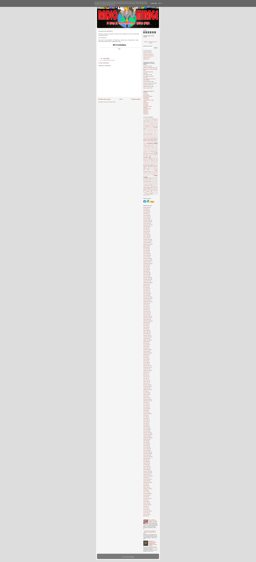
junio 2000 (145, 483)
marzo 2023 (145, 272)
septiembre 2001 (146, 476)
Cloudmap (149, 131)
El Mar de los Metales (147, 67)
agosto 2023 (146, 264)
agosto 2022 (146, 284)
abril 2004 (145, 426)
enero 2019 (145, 348)
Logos (153, 157)
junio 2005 (145, 416)
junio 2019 (145, 343)
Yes (148, 195)
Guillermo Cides (150, 144)
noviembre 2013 (146, 399)
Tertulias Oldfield (146, 187)
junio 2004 (145, 423)
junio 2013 (145, 402)
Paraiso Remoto (154, 171)
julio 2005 (145, 415)
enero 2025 (145, 237)
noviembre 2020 (146, 317)
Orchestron (145, 103)
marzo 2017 (145, 380)
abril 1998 (145, 496)
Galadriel (144, 144)
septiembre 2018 (146, 352)
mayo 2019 (145, 344)
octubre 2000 (146, 480)
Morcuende (147, 163)
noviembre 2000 (146, 479)
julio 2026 (145, 208)
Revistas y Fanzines (147, 106)
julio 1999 (145, 490)
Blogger (132, 556)
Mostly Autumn (153, 163)
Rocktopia (147, 178)
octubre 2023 (146, 261)
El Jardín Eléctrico (153, 137)
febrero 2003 (146, 448)
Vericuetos (112, 60)
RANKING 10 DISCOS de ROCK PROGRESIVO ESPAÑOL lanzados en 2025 (153, 543)
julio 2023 (145, 266)
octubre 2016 (146, 388)
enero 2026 (145, 218)
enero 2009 (145, 407)
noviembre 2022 (146, 279)
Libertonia (145, 73)
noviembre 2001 (146, 472)
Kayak (153, 148)
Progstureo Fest (148, 175)
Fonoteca (105, 60)
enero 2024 (145, 256)
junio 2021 (145, 306)
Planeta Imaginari (154, 172)
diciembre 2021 (146, 296)
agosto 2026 (146, 207)
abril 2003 (145, 445)
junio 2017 (145, 375)
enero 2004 (145, 431)
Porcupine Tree (155, 174)
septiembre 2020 (146, 320)
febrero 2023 (146, 274)
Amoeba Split (155, 121)
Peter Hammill (147, 172)
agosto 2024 (146, 245)
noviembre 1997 (146, 498)
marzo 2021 (145, 311)
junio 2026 (145, 210)
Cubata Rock (146, 134)
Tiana (151, 188)
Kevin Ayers (152, 149)
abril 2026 (145, 213)
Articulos (151, 123)
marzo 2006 (145, 412)
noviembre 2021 (146, 298)
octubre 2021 (146, 300)
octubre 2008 (146, 408)
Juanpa (152, 147)
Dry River (154, 136)
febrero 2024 (146, 255)
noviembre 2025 (146, 221)
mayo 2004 (145, 424)
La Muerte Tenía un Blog (148, 100)
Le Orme (154, 156)
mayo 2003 (145, 444)
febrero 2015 (146, 397)
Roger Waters (154, 178)
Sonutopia (152, 182)
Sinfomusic (145, 110)
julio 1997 (145, 499)
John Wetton (148, 147)
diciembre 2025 (146, 220)
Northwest (154, 167)
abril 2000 (145, 485)
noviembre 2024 (146, 240)
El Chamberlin (146, 95)
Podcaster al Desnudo (147, 174)
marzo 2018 (145, 362)
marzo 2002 (145, 466)
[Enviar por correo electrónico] (103, 58)
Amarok (150, 121)
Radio (108, 60)
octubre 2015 (146, 394)
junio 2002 (145, 461)
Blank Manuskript (146, 127)
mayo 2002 (145, 463)
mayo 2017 (145, 376)
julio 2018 (145, 356)
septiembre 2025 (146, 224)
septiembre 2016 (146, 389)
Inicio (120, 99)
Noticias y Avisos (146, 57)
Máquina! (152, 161)
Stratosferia (145, 112)
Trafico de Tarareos (147, 190)
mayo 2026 (145, 212)
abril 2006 (145, 410)
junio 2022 (145, 287)
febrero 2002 (146, 467)
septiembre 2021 (146, 301)
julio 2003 (145, 440)
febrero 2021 (146, 312)
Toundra (155, 188)
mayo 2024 (145, 250)
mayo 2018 (145, 359)
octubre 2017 (146, 368)
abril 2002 (145, 464)
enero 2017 (145, 383)
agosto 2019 (146, 341)
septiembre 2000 (146, 482)
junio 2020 (145, 325)
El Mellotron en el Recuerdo (149, 69)
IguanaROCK (146, 71)
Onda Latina (146, 102)
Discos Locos (153, 135)
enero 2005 (145, 421)
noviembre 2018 (146, 349)
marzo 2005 (145, 420)
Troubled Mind (151, 192)
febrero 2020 (146, 332)
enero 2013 (145, 404)
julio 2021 (145, 304)
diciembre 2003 (146, 432)
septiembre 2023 (146, 263)
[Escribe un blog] (105, 58)
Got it (160, 3)
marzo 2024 (145, 253)
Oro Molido (145, 105)
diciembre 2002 (146, 451)
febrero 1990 (146, 514)
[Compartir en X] (106, 58)
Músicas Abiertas (154, 166)
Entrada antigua (135, 99)
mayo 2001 (145, 477)
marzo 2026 (145, 215)
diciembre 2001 (146, 471)
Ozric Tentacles (146, 170)
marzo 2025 (145, 234)
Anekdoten (151, 122)
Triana (155, 191)
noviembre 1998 (146, 493)
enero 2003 (145, 450)
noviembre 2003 (146, 434)
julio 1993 (145, 507)
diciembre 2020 (146, 316)
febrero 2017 (146, 381)
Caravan (145, 130)
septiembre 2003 (146, 437)
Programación (152, 41)
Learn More (154, 3)
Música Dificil (146, 81)
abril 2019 (145, 346)
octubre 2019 (146, 338)
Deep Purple (154, 134)
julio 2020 (145, 324)
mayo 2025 (145, 231)
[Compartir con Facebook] (107, 58)
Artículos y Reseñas (147, 52)
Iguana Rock (147, 146)
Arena (148, 123)
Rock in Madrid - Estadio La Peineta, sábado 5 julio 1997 (153, 521)
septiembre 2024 (146, 244)
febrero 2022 (146, 293)
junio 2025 (145, 229)
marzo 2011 (145, 405)
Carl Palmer (150, 130)
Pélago (144, 101)
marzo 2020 (145, 330)
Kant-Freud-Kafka (147, 148)
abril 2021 (145, 309)
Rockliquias (145, 107)
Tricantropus (145, 192)
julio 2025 (145, 228)
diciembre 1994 (146, 504)
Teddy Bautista (153, 186)
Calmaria (145, 66)
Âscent (156, 123)
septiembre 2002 (146, 456)
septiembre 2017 (146, 370)
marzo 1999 (145, 491)
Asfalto (146, 125)
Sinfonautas (146, 84)
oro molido (154, 169)
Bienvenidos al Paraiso (150, 126)
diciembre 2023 (146, 258)
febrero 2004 (146, 429)
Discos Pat (145, 93)
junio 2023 (145, 268)
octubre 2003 (146, 435)
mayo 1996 (145, 501)
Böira (151, 127)
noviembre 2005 (146, 413)
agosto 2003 (146, 439)
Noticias (145, 169)
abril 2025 (145, 232)
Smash (152, 181)
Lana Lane (149, 154)
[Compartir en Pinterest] (108, 58)
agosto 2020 (146, 322)
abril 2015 (145, 396)
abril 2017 (145, 378)
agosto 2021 (146, 303)
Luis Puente (145, 161)
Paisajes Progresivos (147, 83)
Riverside (149, 177)
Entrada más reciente (104, 99)
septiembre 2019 (146, 340)
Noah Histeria (148, 167)
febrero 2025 (146, 236)
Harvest (156, 144)
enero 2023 (145, 276)
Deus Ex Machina (146, 135)
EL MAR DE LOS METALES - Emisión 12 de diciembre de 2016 (149, 532)
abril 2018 (145, 360)
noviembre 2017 (146, 367)
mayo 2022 (145, 288)
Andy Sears (146, 122)
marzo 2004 (145, 427)
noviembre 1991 (146, 511)
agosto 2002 (146, 458)
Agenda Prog (146, 59)
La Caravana (146, 98)
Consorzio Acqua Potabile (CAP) (149, 132)
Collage (154, 131)
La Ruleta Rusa (151, 153)
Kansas (156, 147)
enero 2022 (145, 295)
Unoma (156, 192)
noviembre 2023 (146, 260)
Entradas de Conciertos (148, 54)
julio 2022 (145, 285)
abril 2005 (145, 418)
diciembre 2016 (146, 384)
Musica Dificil (146, 165)
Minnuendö (156, 162)
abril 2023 (145, 271)
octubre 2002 (146, 455)
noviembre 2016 (146, 386)
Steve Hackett (149, 183)
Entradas (152, 140)
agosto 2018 (146, 354)
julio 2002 (145, 459)
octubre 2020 (146, 319)
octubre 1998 (146, 495)
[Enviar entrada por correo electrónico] (101, 58)
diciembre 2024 (146, 239)
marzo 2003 (145, 447)
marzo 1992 (145, 509)
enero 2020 (145, 333)
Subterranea (146, 86)
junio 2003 (145, 442)
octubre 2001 (146, 474)
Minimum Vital (150, 162)
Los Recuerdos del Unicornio (149, 78)
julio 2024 (145, 247)
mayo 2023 (145, 269)
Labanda (144, 154)
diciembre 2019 (146, 335)
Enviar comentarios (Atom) (110, 101)
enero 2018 (145, 364)
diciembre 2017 (146, 365)
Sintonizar (146, 41)
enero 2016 (145, 392)
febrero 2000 (146, 487)
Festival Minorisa (151, 141)
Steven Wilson (155, 183)
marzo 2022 (145, 292)
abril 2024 (145, 252)
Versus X (154, 194)
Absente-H (153, 118)
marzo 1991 (145, 512)
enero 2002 (145, 469)
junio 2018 (145, 357)
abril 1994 (145, 506)
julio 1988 (145, 515)
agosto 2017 (146, 372)
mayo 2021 (145, 308)
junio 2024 (145, 248)
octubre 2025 (146, 223)
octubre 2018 (146, 351)
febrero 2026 (146, 216)
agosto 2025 (146, 226)
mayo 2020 (145, 327)
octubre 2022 (146, 280)
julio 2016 (145, 391)
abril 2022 (145, 290)
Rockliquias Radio (147, 108)
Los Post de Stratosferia (148, 76)
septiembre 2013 (146, 400)
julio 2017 (145, 373)
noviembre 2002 (146, 453)
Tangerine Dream (146, 186)
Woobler (144, 195)
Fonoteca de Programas (148, 55)
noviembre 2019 (146, 336)
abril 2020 (145, 328)
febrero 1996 (146, 503)
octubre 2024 (146, 242)
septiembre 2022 (146, 282)
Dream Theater (148, 136)
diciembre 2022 (146, 277)
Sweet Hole (154, 185)
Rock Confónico (155, 177)
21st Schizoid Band (146, 118)
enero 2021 (145, 314)
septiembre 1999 (146, 488)
